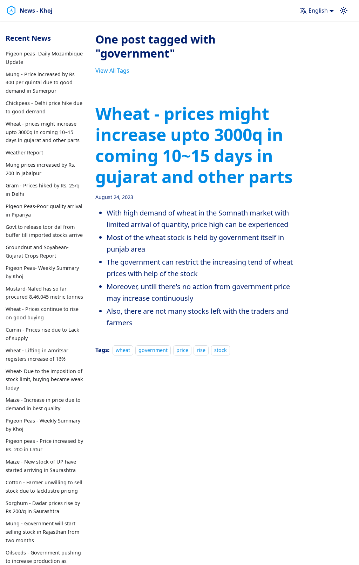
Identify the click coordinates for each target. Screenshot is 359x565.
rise (201, 350)
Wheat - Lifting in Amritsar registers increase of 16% (37, 354)
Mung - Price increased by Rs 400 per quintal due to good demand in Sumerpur (40, 82)
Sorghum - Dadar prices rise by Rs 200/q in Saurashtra (43, 507)
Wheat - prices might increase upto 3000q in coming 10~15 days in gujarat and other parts (43, 132)
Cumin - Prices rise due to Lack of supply (42, 333)
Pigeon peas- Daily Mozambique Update (44, 57)
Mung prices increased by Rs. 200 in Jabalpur (40, 169)
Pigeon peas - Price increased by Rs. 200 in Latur (44, 445)
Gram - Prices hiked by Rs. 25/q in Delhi (43, 189)
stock (220, 350)
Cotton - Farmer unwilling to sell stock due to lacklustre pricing (44, 486)
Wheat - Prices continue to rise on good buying (42, 313)
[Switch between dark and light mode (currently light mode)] (343, 10)
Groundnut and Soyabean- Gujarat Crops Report (37, 251)
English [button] (318, 10)
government (153, 350)
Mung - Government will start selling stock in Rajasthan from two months (42, 532)
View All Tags (112, 70)
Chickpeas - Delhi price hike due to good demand (44, 107)
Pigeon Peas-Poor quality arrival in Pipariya (44, 210)
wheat (123, 350)
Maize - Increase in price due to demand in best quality (43, 404)
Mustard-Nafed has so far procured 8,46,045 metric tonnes (44, 292)
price (182, 350)
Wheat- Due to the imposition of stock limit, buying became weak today (44, 379)
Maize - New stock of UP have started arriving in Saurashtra (41, 465)
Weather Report (24, 152)
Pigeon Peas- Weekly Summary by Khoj (42, 272)
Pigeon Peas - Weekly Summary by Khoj (43, 424)
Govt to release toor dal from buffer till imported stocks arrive (44, 231)
